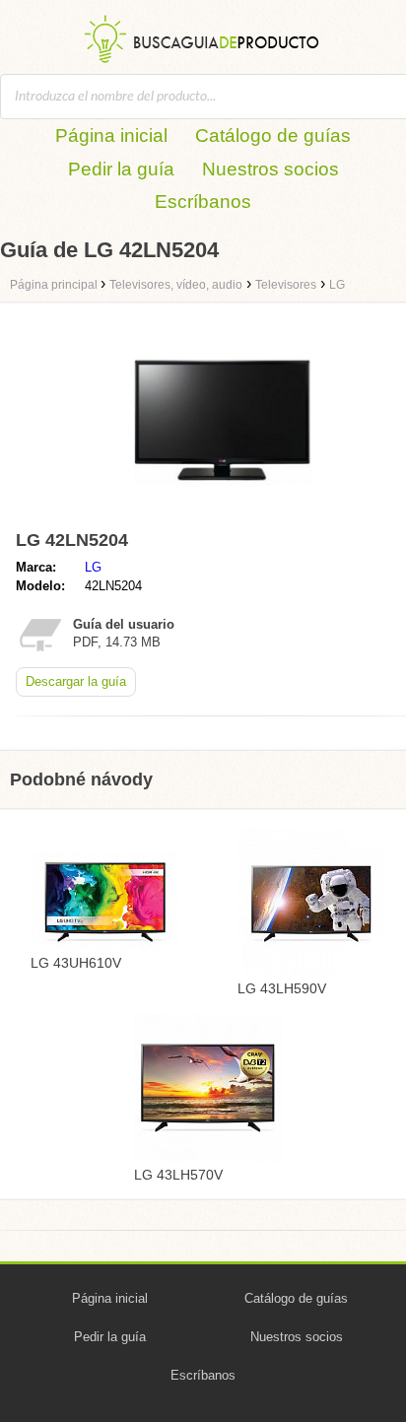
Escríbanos (203, 201)
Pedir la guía (121, 169)
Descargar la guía (76, 681)
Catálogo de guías (273, 135)
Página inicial (111, 135)
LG (93, 567)
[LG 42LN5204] (222, 513)
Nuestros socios (270, 169)
